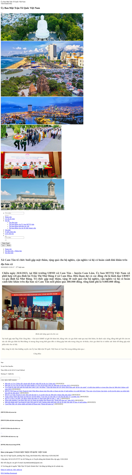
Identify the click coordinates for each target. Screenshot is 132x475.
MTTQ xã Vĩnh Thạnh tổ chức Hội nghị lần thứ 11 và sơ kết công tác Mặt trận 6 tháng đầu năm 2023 (38, 395)
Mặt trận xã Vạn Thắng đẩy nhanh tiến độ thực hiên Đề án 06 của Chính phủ (30, 383)
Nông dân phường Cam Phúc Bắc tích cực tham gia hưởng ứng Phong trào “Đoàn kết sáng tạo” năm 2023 (39, 400)
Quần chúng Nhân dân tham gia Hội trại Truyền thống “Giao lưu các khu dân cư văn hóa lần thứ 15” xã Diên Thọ (42, 397)
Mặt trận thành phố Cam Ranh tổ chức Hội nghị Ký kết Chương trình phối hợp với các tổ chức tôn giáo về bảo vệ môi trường (46, 402)
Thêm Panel (5, 243)
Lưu (3, 245)
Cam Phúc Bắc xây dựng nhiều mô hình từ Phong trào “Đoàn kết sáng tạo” (29, 404)
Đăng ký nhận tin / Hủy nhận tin (11, 470)
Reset (8, 245)
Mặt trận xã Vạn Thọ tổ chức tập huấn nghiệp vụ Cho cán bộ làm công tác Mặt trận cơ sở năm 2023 (37, 385)
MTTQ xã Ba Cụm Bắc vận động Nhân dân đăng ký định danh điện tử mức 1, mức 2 (33, 398)
